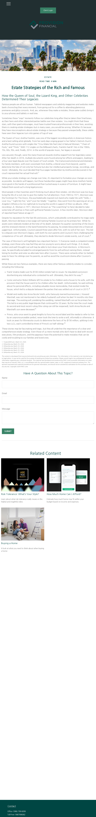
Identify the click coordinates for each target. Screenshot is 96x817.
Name (4, 378)
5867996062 (20, 815)
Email (4, 393)
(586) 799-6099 (19, 811)
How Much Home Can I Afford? (64, 494)
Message (6, 409)
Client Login (48, 10)
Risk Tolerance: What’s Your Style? (20, 494)
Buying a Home (9, 543)
